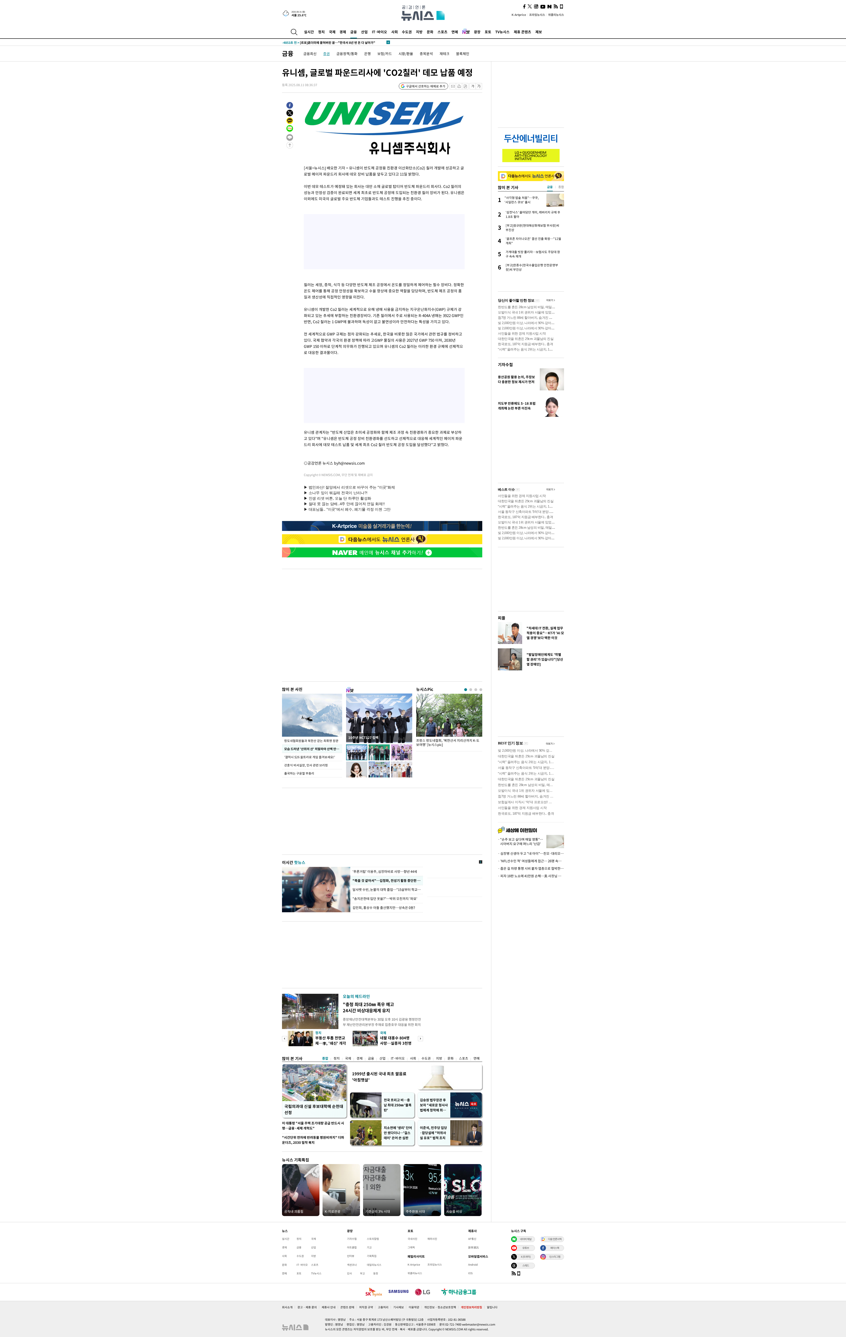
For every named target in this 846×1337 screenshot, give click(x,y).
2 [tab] (470, 689)
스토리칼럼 (373, 1239)
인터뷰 (350, 1256)
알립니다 (492, 1307)
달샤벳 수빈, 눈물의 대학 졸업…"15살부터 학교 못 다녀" (386, 889)
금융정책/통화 (347, 53)
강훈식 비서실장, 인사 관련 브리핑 (306, 765)
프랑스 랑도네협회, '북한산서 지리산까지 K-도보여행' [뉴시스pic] (447, 742)
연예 (454, 31)
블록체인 (462, 53)
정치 (321, 31)
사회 (394, 31)
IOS (470, 1273)
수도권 (407, 31)
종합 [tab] (561, 187)
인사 (349, 1273)
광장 (477, 31)
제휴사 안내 (329, 1307)
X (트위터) (526, 1257)
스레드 (525, 1265)
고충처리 (383, 1307)
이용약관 (414, 1307)
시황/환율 (406, 53)
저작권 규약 (366, 1307)
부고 (362, 1273)
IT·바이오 (379, 31)
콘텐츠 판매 (347, 1307)
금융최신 (310, 53)
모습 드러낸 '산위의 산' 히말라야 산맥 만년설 (312, 749)
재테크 (444, 53)
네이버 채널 (525, 1239)
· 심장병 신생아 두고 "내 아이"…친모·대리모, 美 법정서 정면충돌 (531, 853)
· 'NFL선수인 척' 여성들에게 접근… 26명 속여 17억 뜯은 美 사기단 (531, 861)
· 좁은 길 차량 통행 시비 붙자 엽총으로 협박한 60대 (531, 868)
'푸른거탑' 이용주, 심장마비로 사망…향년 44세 (384, 871)
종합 (325, 1058)
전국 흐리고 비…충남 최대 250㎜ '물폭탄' (398, 1105)
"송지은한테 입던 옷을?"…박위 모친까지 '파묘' (385, 898)
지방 (419, 31)
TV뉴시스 (502, 31)
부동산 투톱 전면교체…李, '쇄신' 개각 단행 (330, 1043)
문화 (430, 31)
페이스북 (554, 1248)
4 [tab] (480, 689)
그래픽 (411, 1247)
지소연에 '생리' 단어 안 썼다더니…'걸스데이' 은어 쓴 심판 (398, 1132)
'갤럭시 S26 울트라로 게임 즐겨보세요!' (309, 757)
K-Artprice (519, 15)
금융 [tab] (550, 187)
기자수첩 (505, 364)
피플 (501, 618)
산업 (364, 31)
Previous (284, 1038)
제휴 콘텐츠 (522, 31)
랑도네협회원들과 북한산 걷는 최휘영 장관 (311, 740)
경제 (343, 31)
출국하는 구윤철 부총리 (299, 773)
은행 (367, 53)
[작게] (472, 86)
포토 (488, 31)
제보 (538, 31)
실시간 (309, 31)
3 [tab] (475, 689)
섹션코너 (352, 1265)
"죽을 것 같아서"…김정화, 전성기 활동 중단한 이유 (386, 880)
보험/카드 (384, 53)
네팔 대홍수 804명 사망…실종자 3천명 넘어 (396, 1043)
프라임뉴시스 (537, 15)
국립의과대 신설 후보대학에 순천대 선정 (313, 1109)
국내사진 (412, 1239)
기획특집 (372, 1256)
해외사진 (432, 1239)
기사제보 (398, 1307)
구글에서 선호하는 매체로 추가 (425, 86)
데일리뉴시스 (374, 1265)
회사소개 (287, 1307)
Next (420, 1038)
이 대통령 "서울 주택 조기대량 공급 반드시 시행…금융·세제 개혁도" (313, 1126)
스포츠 (442, 31)
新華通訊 (473, 1247)
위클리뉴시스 (556, 15)
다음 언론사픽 (555, 1239)
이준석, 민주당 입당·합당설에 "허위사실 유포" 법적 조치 (433, 1132)
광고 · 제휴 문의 (307, 1307)
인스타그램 (554, 1257)
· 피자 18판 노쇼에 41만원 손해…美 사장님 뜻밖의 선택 (531, 876)
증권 (326, 53)
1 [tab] (465, 689)
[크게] (479, 86)
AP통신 (472, 1239)
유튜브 (525, 1248)
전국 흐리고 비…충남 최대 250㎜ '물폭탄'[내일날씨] (325, 42)
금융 (353, 31)
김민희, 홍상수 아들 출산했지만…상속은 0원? (383, 907)
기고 (369, 1247)
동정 (375, 1273)
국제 (332, 31)
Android (473, 1265)
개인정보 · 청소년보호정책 (440, 1307)
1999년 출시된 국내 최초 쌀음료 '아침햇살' (379, 1077)
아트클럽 (352, 1247)
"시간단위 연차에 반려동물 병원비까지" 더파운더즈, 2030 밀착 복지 (313, 1140)
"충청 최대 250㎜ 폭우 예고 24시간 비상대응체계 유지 (368, 1007)
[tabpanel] (449, 721)
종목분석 (426, 53)
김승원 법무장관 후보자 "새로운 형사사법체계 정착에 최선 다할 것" (434, 1105)
